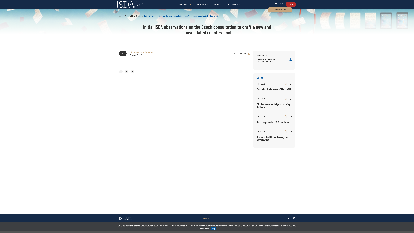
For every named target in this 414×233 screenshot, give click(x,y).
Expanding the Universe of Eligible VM (274, 89)
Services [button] (216, 4)
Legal (120, 16)
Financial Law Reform (133, 16)
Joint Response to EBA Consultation (273, 122)
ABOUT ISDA (207, 218)
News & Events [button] (184, 4)
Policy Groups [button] (201, 4)
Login (291, 4)
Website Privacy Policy (207, 226)
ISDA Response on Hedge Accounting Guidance (273, 106)
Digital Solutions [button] (232, 4)
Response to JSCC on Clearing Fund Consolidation (273, 138)
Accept (213, 229)
